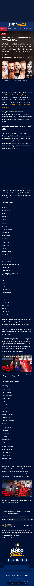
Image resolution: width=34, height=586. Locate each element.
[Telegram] (22, 583)
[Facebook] (8, 583)
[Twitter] (12, 583)
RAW (3, 34)
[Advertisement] (17, 11)
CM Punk (18, 511)
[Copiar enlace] (25, 583)
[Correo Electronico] (31, 519)
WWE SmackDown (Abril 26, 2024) (15, 95)
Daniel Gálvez (7, 57)
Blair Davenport (12, 511)
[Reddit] (18, 583)
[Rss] (31, 525)
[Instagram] (30, 525)
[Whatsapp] (15, 583)
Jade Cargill (15, 513)
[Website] (25, 525)
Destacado (23, 511)
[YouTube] (28, 525)
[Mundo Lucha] (17, 24)
